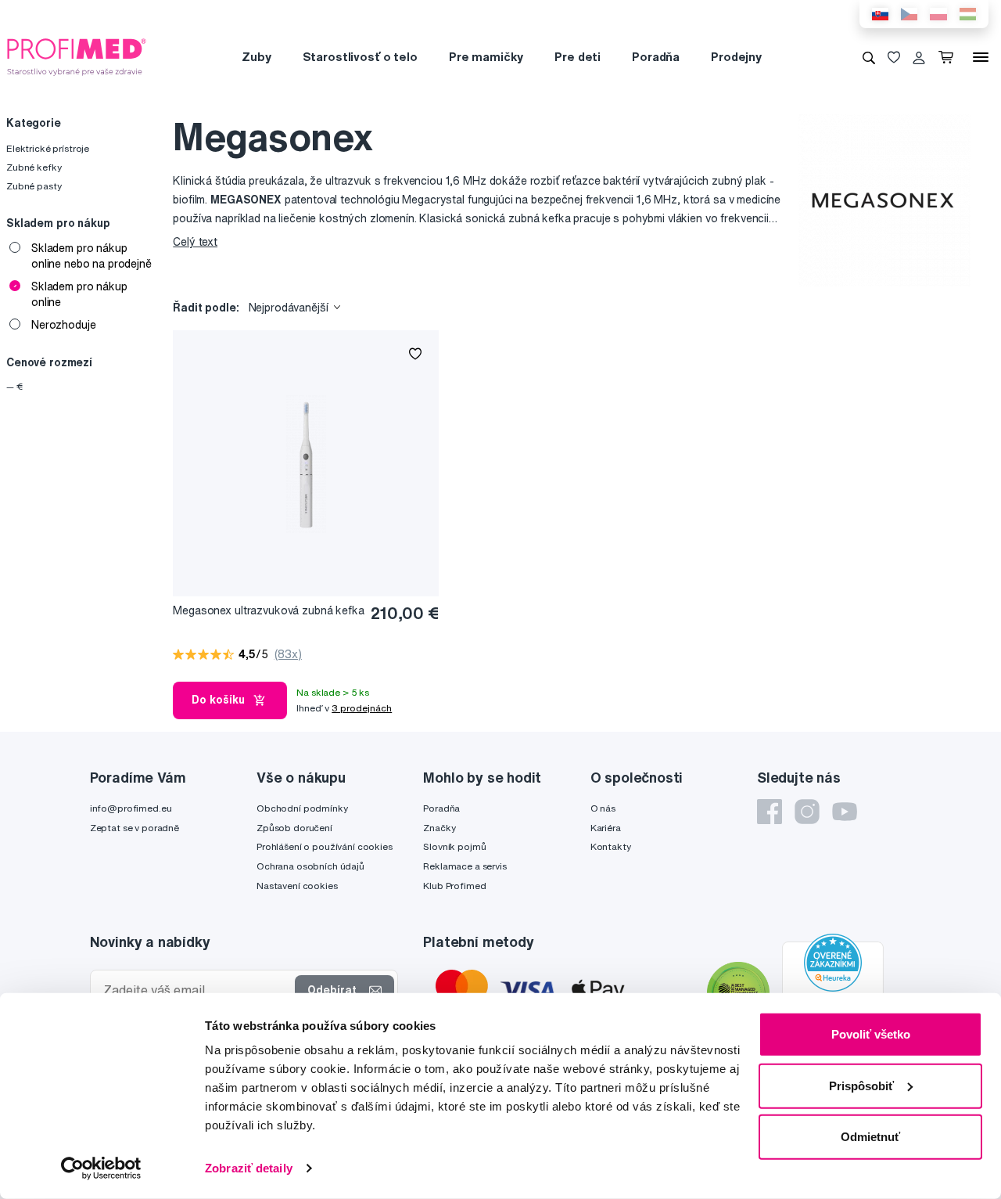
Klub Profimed (454, 885)
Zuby (256, 57)
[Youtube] (844, 811)
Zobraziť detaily (248, 1168)
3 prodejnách (362, 708)
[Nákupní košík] (949, 57)
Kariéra (605, 828)
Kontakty (610, 846)
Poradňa (656, 57)
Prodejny (736, 57)
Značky (439, 828)
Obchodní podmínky (302, 808)
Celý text (195, 241)
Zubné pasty (33, 186)
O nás (602, 808)
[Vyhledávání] (868, 57)
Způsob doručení (294, 828)
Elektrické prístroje (47, 148)
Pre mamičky (486, 57)
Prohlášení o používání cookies (325, 846)
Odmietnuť (870, 1136)
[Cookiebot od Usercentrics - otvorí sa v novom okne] (101, 1168)
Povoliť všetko (870, 1034)
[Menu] (981, 57)
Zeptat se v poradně (134, 828)
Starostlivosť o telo (360, 57)
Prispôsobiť (861, 1085)
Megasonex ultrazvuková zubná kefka (268, 610)
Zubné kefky (33, 167)
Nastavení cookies (297, 885)
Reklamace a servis (464, 866)
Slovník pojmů (454, 846)
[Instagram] (807, 811)
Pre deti (577, 57)
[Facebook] (769, 811)
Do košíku (218, 699)
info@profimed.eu (131, 808)
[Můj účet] (919, 57)
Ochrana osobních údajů (310, 866)
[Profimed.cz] (76, 56)
